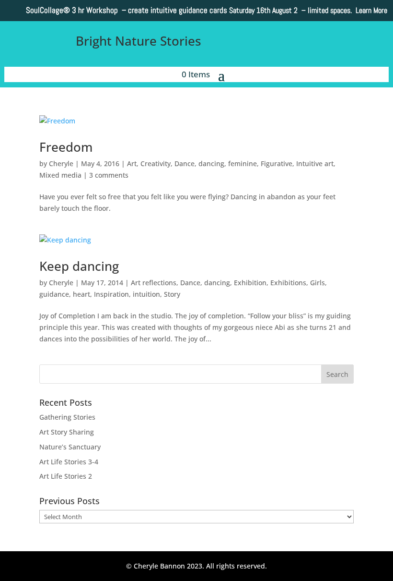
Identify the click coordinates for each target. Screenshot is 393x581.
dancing (211, 163)
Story (172, 294)
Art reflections (153, 282)
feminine (242, 163)
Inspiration (111, 294)
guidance (54, 294)
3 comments (108, 175)
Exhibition (250, 282)
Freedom (65, 147)
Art (132, 163)
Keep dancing (79, 266)
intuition (146, 294)
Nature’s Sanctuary (70, 446)
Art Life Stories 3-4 (68, 461)
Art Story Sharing (66, 431)
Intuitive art (315, 163)
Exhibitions (288, 282)
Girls (317, 282)
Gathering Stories (67, 417)
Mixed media (60, 175)
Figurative (276, 163)
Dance (184, 163)
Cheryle (61, 163)
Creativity (155, 163)
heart (81, 294)
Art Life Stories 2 (65, 476)
